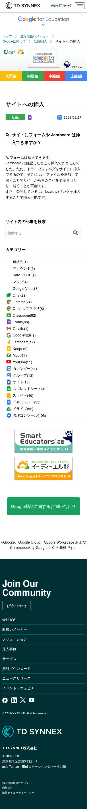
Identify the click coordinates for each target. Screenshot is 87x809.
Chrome (22, 301)
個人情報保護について (15, 783)
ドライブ (23, 408)
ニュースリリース (18, 678)
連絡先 (20, 261)
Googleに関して (14, 41)
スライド (23, 395)
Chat (20, 295)
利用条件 (7, 787)
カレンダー (25, 368)
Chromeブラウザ (28, 308)
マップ (20, 281)
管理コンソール (29, 415)
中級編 (54, 76)
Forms (21, 321)
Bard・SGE (24, 275)
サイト (21, 382)
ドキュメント (26, 402)
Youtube (22, 362)
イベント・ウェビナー (20, 688)
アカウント (24, 268)
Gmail (20, 328)
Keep (20, 348)
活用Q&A (40, 41)
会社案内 (9, 619)
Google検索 (24, 335)
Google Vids (26, 288)
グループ (23, 375)
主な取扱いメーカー (35, 36)
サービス (9, 658)
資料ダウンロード (16, 668)
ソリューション (14, 639)
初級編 (32, 76)
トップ (7, 36)
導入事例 (9, 648)
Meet (20, 355)
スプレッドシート (30, 388)
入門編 (11, 76)
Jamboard (24, 341)
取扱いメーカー (14, 629)
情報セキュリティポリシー (18, 792)
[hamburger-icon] (80, 5)
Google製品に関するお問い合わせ (43, 506)
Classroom (24, 315)
